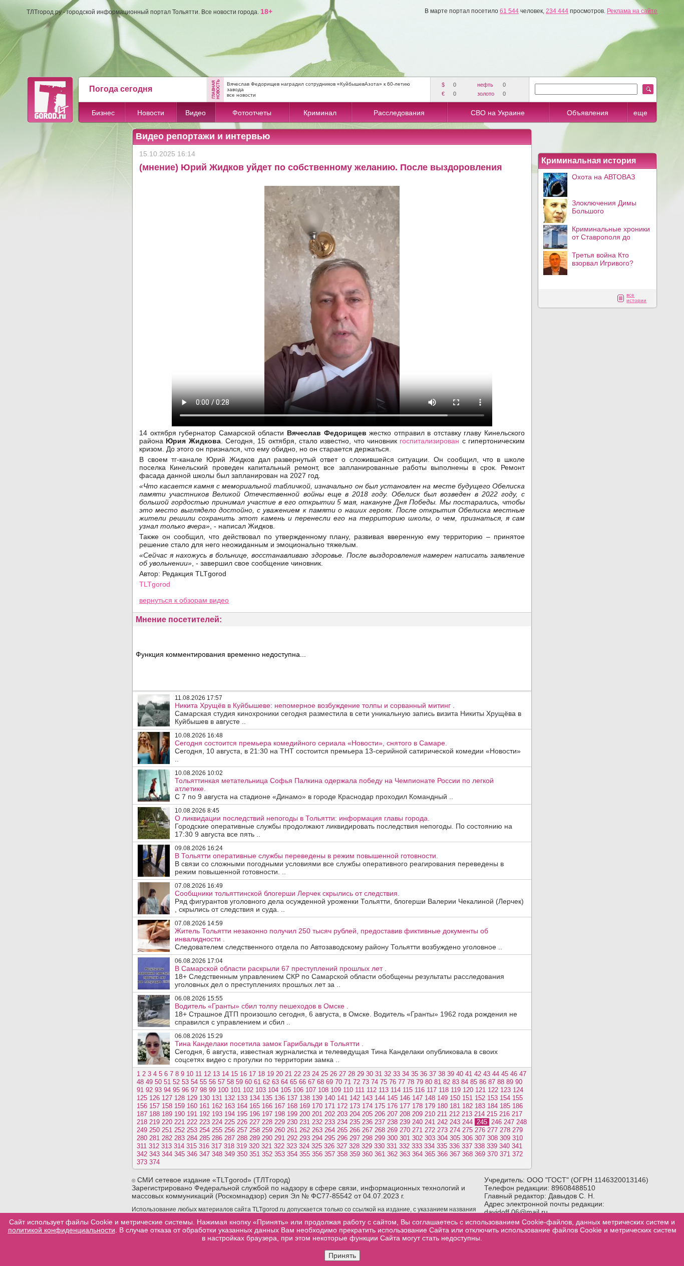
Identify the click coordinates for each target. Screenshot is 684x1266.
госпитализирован (431, 441)
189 (167, 1114)
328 (354, 1146)
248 (521, 1122)
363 (405, 1154)
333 (417, 1146)
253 (192, 1130)
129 (192, 1098)
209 (417, 1114)
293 (304, 1138)
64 (284, 1082)
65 (293, 1082)
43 (486, 1074)
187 (142, 1114)
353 (279, 1154)
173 (355, 1106)
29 (360, 1074)
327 (341, 1146)
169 (304, 1106)
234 (342, 1122)
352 (267, 1154)
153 (492, 1098)
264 (329, 1130)
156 (142, 1106)
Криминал (319, 113)
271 (417, 1130)
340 (504, 1146)
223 (204, 1122)
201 (317, 1114)
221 (179, 1122)
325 (316, 1146)
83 (455, 1082)
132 (229, 1098)
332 (404, 1146)
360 (367, 1154)
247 (509, 1122)
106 (298, 1090)
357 (329, 1154)
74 (374, 1082)
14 (225, 1074)
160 (192, 1106)
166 (267, 1106)
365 (430, 1154)
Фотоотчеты (251, 113)
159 (179, 1106)
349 (229, 1154)
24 (315, 1074)
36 (423, 1074)
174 (367, 1106)
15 (234, 1074)
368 (467, 1154)
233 (329, 1122)
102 (248, 1090)
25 (324, 1074)
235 (355, 1122)
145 (392, 1098)
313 (166, 1146)
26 (333, 1074)
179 (430, 1106)
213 (467, 1114)
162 (217, 1106)
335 (442, 1146)
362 (392, 1154)
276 (480, 1130)
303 (430, 1138)
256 (229, 1130)
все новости (241, 95)
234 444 (557, 11)
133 (242, 1098)
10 (189, 1074)
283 (179, 1138)
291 (279, 1138)
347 (204, 1154)
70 (338, 1082)
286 (217, 1138)
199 (292, 1114)
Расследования (399, 113)
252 (179, 1130)
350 (242, 1154)
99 (212, 1090)
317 (216, 1146)
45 (504, 1074)
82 (446, 1082)
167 (279, 1106)
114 (396, 1090)
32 (387, 1074)
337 (467, 1146)
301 (405, 1138)
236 (367, 1122)
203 (342, 1114)
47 (522, 1074)
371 (505, 1154)
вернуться (156, 600)
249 (142, 1130)
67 (311, 1082)
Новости (150, 113)
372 (517, 1154)
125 (142, 1098)
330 (379, 1146)
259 (267, 1130)
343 (154, 1154)
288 (242, 1138)
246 (496, 1122)
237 (380, 1122)
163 (229, 1106)
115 (408, 1090)
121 (480, 1090)
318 (229, 1146)
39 (450, 1074)
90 (518, 1082)
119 (456, 1090)
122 (493, 1090)
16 (243, 1074)
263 (317, 1130)
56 (212, 1082)
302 (417, 1138)
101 (235, 1090)
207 (392, 1114)
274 (455, 1130)
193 (217, 1114)
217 (517, 1114)
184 (492, 1106)
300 (392, 1138)
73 (365, 1082)
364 (417, 1154)
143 (367, 1098)
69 (329, 1082)
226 (242, 1122)
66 (302, 1082)
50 (158, 1082)
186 (517, 1106)
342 (142, 1154)
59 (239, 1082)
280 (142, 1138)
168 (292, 1106)
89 (509, 1082)
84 (464, 1082)
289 (254, 1138)
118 (444, 1090)
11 (198, 1074)
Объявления (587, 113)
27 (342, 1074)
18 (261, 1074)
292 (292, 1138)
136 (279, 1098)
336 (454, 1146)
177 (405, 1106)
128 (179, 1098)
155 (517, 1098)
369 (480, 1154)
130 (204, 1098)
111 (360, 1090)
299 (380, 1138)
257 (242, 1130)
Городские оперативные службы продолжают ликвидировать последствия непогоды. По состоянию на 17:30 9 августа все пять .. (343, 826)
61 (257, 1082)
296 (342, 1138)
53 (185, 1082)
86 (482, 1082)
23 (306, 1074)
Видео (195, 113)
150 (455, 1098)
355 (304, 1154)
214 (479, 1114)
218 (142, 1122)
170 (317, 1106)
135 (267, 1098)
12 (207, 1074)
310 (517, 1138)
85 (473, 1082)
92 (149, 1090)
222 (192, 1122)
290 (267, 1138)
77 (401, 1082)
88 (500, 1082)
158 (167, 1106)
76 (392, 1082)
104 (273, 1090)
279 (517, 1130)
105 (285, 1090)
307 (480, 1138)
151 (467, 1098)
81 (437, 1082)
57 (221, 1082)
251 (167, 1130)
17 (252, 1074)
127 (167, 1098)
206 (380, 1114)
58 (230, 1082)
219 (154, 1122)
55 (203, 1082)
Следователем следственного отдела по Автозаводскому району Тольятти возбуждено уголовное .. (338, 939)
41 (468, 1074)
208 (405, 1114)
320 (254, 1146)
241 (430, 1122)
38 (441, 1074)
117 (432, 1090)
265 (342, 1130)
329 (367, 1146)
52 (176, 1082)
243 (455, 1122)
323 (291, 1146)
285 (204, 1138)
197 (267, 1114)
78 (410, 1082)
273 (442, 1130)
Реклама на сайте (632, 11)
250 (154, 1130)
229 (279, 1122)
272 (430, 1130)
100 (223, 1090)
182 (467, 1106)
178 (417, 1106)
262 (304, 1130)
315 (191, 1146)
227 (254, 1122)
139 (317, 1098)
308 (492, 1138)
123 (505, 1090)
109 (335, 1090)
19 (270, 1074)
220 (167, 1122)
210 (430, 1114)
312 (154, 1146)
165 (254, 1106)
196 (254, 1114)
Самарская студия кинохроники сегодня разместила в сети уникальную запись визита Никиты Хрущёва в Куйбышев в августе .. (348, 713)
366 (442, 1154)
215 (492, 1114)
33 (396, 1074)
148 (430, 1098)
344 (167, 1154)
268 (380, 1130)
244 (467, 1122)
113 (384, 1090)
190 (179, 1114)
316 (204, 1146)
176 (392, 1106)
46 (513, 1074)
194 (229, 1114)
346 (192, 1154)
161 (204, 1106)
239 (405, 1122)
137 (292, 1098)
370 (492, 1154)
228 (267, 1122)
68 (320, 1082)
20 (279, 1074)
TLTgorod (154, 584)
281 (154, 1138)
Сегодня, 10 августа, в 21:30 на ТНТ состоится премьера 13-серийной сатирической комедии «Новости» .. (348, 751)
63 (275, 1082)
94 (167, 1090)
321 (266, 1146)
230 (292, 1122)
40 (459, 1074)
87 (491, 1082)
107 (310, 1090)
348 (217, 1154)
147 (417, 1098)
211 (442, 1114)
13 (216, 1074)
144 (380, 1098)
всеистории (636, 297)
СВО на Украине (498, 113)
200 (304, 1114)
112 (372, 1090)
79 (419, 1082)
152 (480, 1098)
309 (505, 1138)
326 (329, 1146)
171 (329, 1106)
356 (317, 1154)
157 (154, 1106)
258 (254, 1130)
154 (505, 1098)
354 (292, 1154)
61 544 (509, 11)
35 (414, 1074)
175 (380, 1106)
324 (304, 1146)
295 (329, 1138)
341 (517, 1146)
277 (492, 1130)
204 (355, 1114)
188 (154, 1114)
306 (467, 1138)
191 (192, 1114)
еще (640, 113)
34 (405, 1074)
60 (248, 1082)
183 (480, 1106)
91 (140, 1090)
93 (158, 1090)
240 (417, 1122)
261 (292, 1130)
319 (241, 1146)
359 (355, 1154)
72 (356, 1082)
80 (428, 1082)
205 (367, 1114)
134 (254, 1098)
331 (392, 1146)
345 (179, 1154)
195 (242, 1114)
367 (455, 1154)
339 (492, 1146)
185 (505, 1106)
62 (266, 1082)
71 (347, 1082)
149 (442, 1098)
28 (351, 1074)
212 (454, 1114)
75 (383, 1082)
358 (342, 1154)
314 (179, 1146)
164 (242, 1106)
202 (329, 1114)
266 (355, 1130)
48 (140, 1082)
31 (378, 1074)
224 (217, 1122)
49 (149, 1082)
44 (495, 1074)
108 (323, 1090)
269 (392, 1130)
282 (167, 1138)
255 (217, 1130)
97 (194, 1090)
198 (279, 1114)
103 (260, 1090)
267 (367, 1130)
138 (304, 1098)
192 (204, 1114)
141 (342, 1098)
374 (154, 1162)
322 (279, 1146)
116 (420, 1090)
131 (217, 1098)
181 (455, 1106)
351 (254, 1154)
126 (154, 1098)
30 (369, 1074)
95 (176, 1090)
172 (342, 1106)
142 (355, 1098)
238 (392, 1122)
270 (405, 1130)
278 (505, 1130)
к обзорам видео (201, 600)
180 (442, 1106)
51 (167, 1082)
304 (442, 1138)
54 (194, 1082)
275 (467, 1130)
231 (304, 1122)
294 (317, 1138)
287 (229, 1138)
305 (455, 1138)
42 (477, 1074)
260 (279, 1130)
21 (288, 1074)
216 (504, 1114)
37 (432, 1074)
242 (442, 1122)
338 (479, 1146)
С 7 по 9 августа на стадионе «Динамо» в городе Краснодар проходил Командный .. (334, 789)
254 (204, 1130)
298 (367, 1138)
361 (380, 1154)
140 (329, 1098)
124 (518, 1090)
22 (297, 1074)
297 (355, 1138)
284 (192, 1138)
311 (142, 1146)
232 (317, 1122)
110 (348, 1090)
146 (405, 1098)
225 (229, 1122)
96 (185, 1090)
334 (429, 1146)
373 (142, 1162)
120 (468, 1090)
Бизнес (103, 113)
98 (203, 1090)
